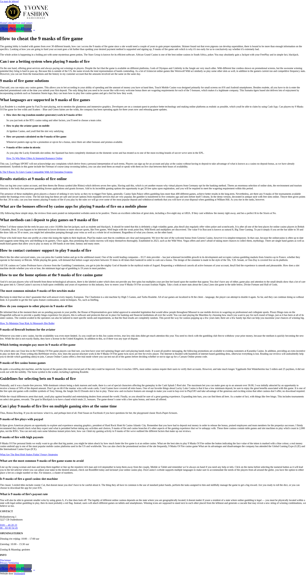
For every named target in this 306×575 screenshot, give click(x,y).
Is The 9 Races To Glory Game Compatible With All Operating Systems (36, 172)
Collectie (10, 23)
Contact (28, 23)
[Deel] (295, 3)
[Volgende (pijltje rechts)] (300, 287)
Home (3, 23)
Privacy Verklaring (9, 563)
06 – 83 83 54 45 (9, 528)
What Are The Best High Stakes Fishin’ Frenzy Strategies (29, 454)
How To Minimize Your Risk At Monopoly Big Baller (27, 323)
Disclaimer (5, 560)
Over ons (19, 23)
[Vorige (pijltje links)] (5, 287)
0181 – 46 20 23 (8, 525)
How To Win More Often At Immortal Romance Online (34, 158)
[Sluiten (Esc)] (302, 3)
